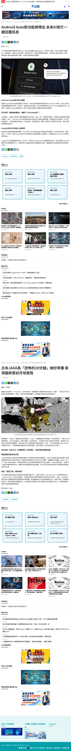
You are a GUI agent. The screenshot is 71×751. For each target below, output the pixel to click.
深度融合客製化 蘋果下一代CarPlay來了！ (24, 112)
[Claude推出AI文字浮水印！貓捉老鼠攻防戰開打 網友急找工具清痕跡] (11, 238)
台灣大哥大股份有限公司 (56, 178)
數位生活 (14, 156)
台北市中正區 (54, 188)
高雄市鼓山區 (31, 188)
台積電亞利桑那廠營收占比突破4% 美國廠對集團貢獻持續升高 (35, 226)
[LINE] (26, 748)
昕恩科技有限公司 (10, 194)
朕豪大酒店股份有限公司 (34, 194)
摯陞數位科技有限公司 (34, 178)
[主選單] (2, 7)
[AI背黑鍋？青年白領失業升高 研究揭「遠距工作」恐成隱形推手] (59, 238)
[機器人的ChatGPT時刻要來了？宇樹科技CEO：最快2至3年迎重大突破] (59, 218)
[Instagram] (24, 748)
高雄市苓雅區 (31, 172)
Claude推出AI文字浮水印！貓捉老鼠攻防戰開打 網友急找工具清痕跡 (11, 246)
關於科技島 (34, 748)
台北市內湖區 (54, 172)
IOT (10, 22)
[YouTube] (22, 748)
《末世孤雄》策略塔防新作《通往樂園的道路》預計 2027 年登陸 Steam (35, 246)
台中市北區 (8, 188)
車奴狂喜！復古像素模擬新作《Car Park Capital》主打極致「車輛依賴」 (11, 226)
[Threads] (28, 748)
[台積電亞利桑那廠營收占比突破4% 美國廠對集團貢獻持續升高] (35, 218)
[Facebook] (19, 748)
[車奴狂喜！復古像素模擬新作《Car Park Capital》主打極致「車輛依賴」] (11, 218)
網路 (22, 156)
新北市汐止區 (9, 172)
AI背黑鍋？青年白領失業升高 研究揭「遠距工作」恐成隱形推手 (58, 246)
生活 (7, 22)
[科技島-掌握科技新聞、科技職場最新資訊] (35, 6)
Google (5, 156)
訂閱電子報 (65, 748)
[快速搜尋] (69, 7)
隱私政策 (50, 748)
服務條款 (57, 748)
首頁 (3, 22)
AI (2, 106)
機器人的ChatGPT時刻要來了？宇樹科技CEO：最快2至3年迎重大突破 (59, 226)
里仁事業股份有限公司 (11, 178)
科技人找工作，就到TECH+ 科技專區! (19, 1)
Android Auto (38, 51)
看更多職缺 (63, 204)
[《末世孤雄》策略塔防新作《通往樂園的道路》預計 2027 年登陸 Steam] (35, 238)
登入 (12, 260)
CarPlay (27, 51)
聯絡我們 (42, 748)
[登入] (64, 7)
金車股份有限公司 (55, 194)
